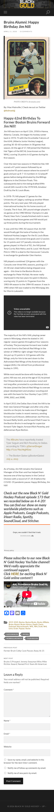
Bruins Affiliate (43, 622)
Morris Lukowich (14, 638)
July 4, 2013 (12, 459)
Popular (22, 628)
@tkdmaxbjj (9, 110)
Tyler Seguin (32, 638)
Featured (12, 626)
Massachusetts (23, 626)
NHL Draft (38, 626)
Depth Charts (38, 624)
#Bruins (15, 439)
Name (7, 720)
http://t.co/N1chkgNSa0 (18, 449)
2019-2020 (13, 622)
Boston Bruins (30, 622)
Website (7, 746)
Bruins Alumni (14, 624)
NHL (31, 626)
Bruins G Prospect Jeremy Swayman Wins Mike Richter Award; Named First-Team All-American (25, 661)
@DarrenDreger (34, 446)
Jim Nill (25, 634)
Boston (22, 622)
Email (7, 733)
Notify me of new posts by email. (22, 773)
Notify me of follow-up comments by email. (27, 768)
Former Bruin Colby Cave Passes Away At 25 (24, 649)
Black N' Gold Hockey (27, 806)
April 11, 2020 (10, 31)
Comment (9, 689)
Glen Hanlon (12, 634)
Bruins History (26, 624)
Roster (28, 628)
